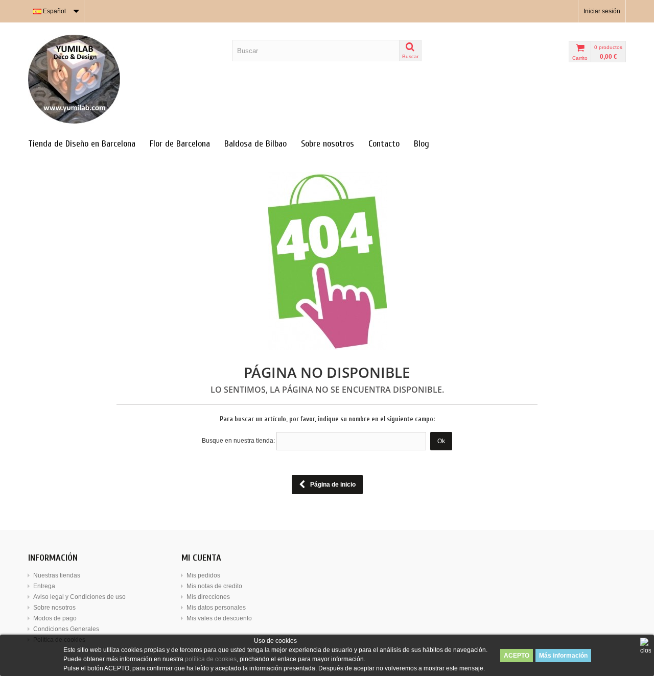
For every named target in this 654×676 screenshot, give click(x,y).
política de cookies (211, 659)
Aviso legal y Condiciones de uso (79, 596)
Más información (563, 655)
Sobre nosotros (327, 143)
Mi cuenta (201, 557)
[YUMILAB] (122, 79)
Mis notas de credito (214, 586)
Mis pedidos (203, 575)
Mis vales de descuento (219, 618)
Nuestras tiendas (56, 575)
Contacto (384, 143)
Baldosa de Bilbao (255, 143)
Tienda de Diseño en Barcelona (81, 143)
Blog (421, 143)
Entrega (44, 586)
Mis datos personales (216, 607)
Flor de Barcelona (180, 143)
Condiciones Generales (66, 629)
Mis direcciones (208, 596)
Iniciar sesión (601, 11)
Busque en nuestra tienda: (238, 440)
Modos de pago (55, 618)
